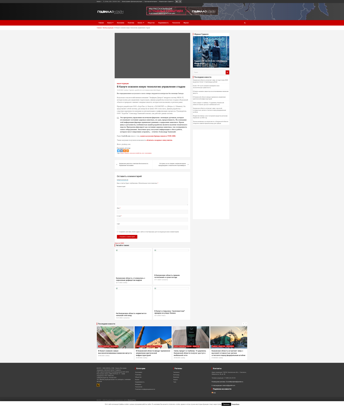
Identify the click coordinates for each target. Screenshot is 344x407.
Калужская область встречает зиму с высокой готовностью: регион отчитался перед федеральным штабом (209, 110)
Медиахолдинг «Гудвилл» (166, 1)
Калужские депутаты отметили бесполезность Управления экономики (133, 164)
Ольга (163, 315)
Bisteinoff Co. (132, 400)
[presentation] (243, 324)
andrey (126, 90)
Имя (118, 208)
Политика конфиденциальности (145, 389)
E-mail (119, 216)
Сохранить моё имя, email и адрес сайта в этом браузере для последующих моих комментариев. (149, 232)
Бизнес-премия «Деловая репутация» (132, 1)
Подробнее (235, 404)
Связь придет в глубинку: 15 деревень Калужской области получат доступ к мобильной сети (190, 353)
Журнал (186, 23)
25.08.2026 (139, 357)
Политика (131, 23)
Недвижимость (163, 23)
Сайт (118, 224)
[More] (127, 150)
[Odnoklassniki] (124, 150)
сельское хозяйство (135, 153)
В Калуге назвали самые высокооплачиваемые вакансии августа (115, 352)
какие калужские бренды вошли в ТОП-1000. (158, 136)
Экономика (120, 23)
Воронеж (176, 377)
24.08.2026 (177, 357)
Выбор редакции (123, 83)
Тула (174, 382)
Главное (151, 346)
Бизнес (140, 23)
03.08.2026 (197, 65)
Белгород (176, 375)
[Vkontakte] (121, 150)
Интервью (138, 384)
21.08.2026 (215, 357)
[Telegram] (118, 150)
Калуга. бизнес (124, 153)
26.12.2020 (157, 315)
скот (143, 153)
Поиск (227, 72)
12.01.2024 (119, 318)
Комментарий (121, 186)
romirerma (165, 279)
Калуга (98, 1)
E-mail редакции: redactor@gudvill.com (223, 385)
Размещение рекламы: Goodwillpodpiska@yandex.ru (227, 382)
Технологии (176, 23)
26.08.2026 (101, 355)
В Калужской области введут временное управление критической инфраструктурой (153, 353)
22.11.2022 (119, 282)
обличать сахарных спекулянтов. (159, 140)
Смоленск (176, 372)
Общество (151, 23)
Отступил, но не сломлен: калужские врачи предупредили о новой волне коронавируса (172, 164)
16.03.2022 (120, 90)
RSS (214, 393)
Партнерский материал (150, 1)
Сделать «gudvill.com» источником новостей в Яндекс (145, 90)
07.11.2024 (157, 279)
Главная (101, 23)
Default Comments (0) (122, 180)
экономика (148, 153)
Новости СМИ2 (119, 243)
